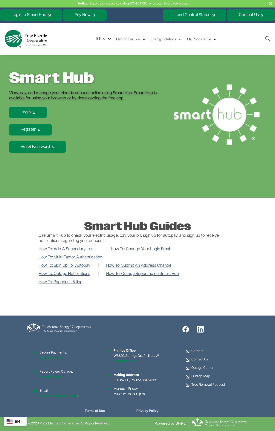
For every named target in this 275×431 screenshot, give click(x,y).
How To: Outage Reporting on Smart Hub (142, 274)
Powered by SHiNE (170, 424)
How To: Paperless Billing (60, 282)
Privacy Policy (147, 411)
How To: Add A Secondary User (67, 249)
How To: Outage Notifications (64, 274)
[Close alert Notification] (271, 3)
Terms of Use (95, 411)
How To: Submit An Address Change (138, 266)
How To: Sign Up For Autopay (64, 266)
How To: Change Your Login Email (141, 249)
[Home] (26, 39)
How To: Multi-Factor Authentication (70, 257)
